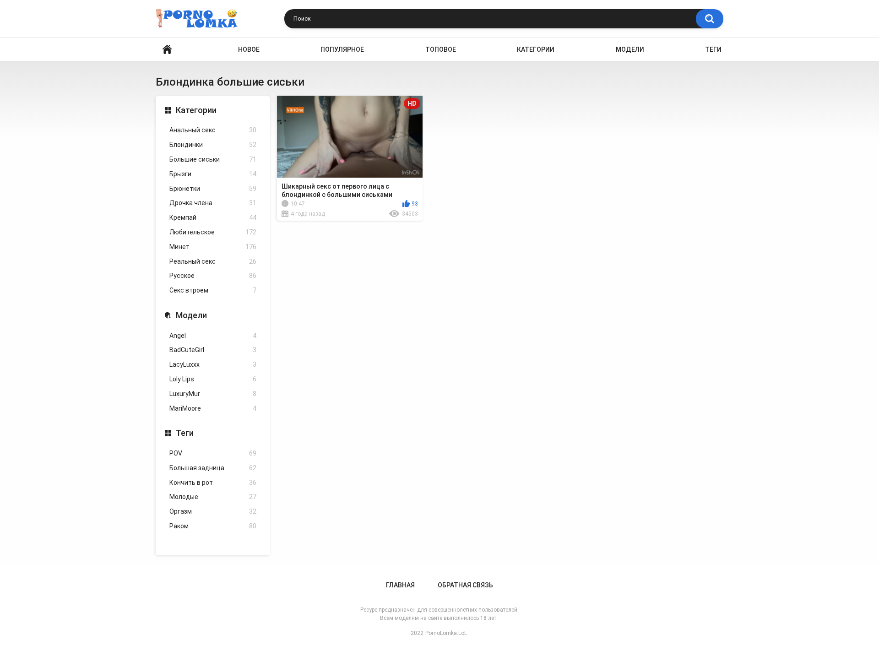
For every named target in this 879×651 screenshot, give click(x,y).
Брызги (212, 174)
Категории (535, 49)
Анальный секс (212, 130)
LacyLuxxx (212, 364)
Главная (400, 585)
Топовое (440, 49)
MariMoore (212, 408)
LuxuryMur (212, 393)
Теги (713, 49)
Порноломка (167, 49)
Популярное (342, 49)
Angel (212, 335)
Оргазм (212, 511)
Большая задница (212, 468)
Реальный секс (212, 261)
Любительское (212, 232)
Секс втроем (212, 290)
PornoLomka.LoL (446, 633)
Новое (249, 49)
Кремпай (212, 217)
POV (212, 453)
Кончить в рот (212, 482)
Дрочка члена (212, 202)
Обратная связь (465, 585)
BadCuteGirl (212, 349)
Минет (212, 246)
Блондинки (212, 144)
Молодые (212, 496)
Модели (630, 49)
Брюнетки (212, 188)
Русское (212, 275)
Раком (212, 526)
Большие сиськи (212, 159)
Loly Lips (212, 379)
